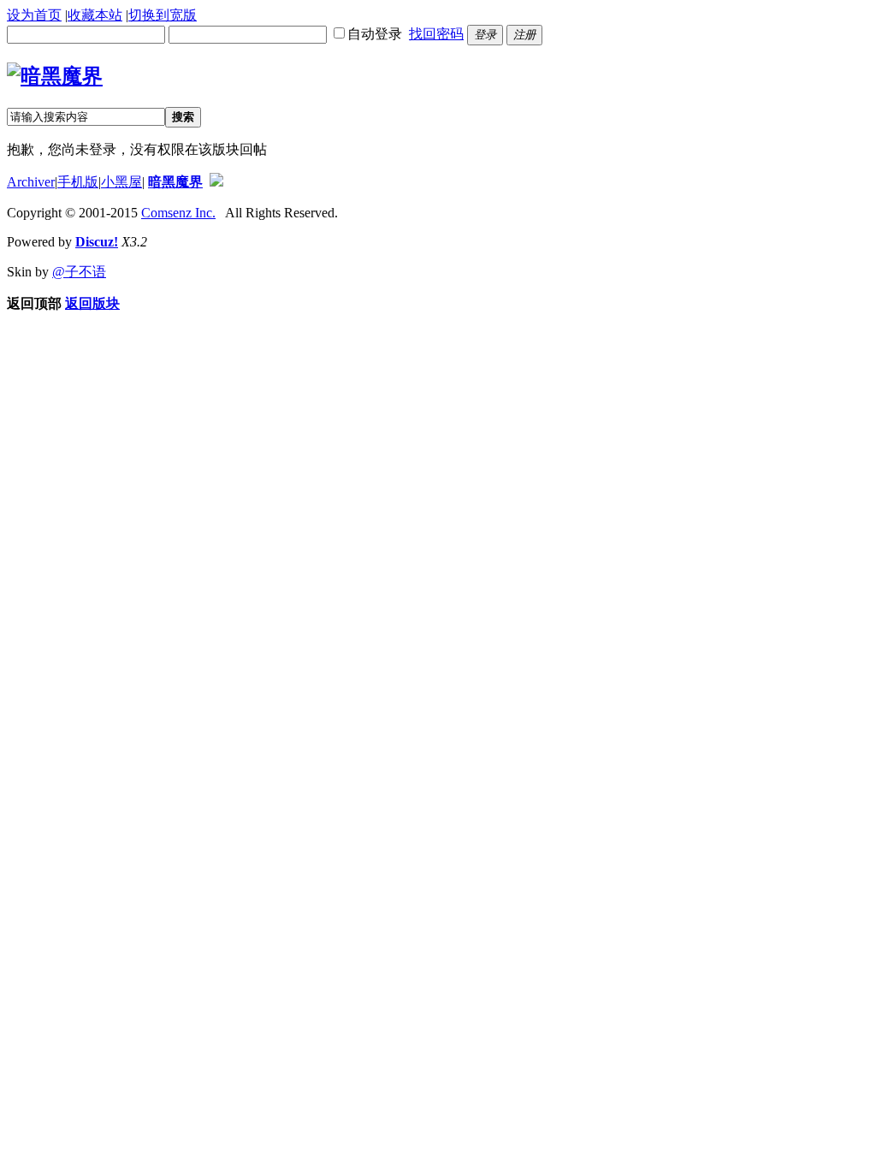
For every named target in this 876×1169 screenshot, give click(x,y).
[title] (216, 182)
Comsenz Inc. (178, 212)
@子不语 (79, 271)
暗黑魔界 (175, 182)
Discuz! (96, 241)
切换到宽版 (162, 15)
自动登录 (374, 34)
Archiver (31, 182)
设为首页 (34, 15)
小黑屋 (121, 182)
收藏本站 (95, 15)
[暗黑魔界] (55, 76)
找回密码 (436, 34)
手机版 (77, 182)
